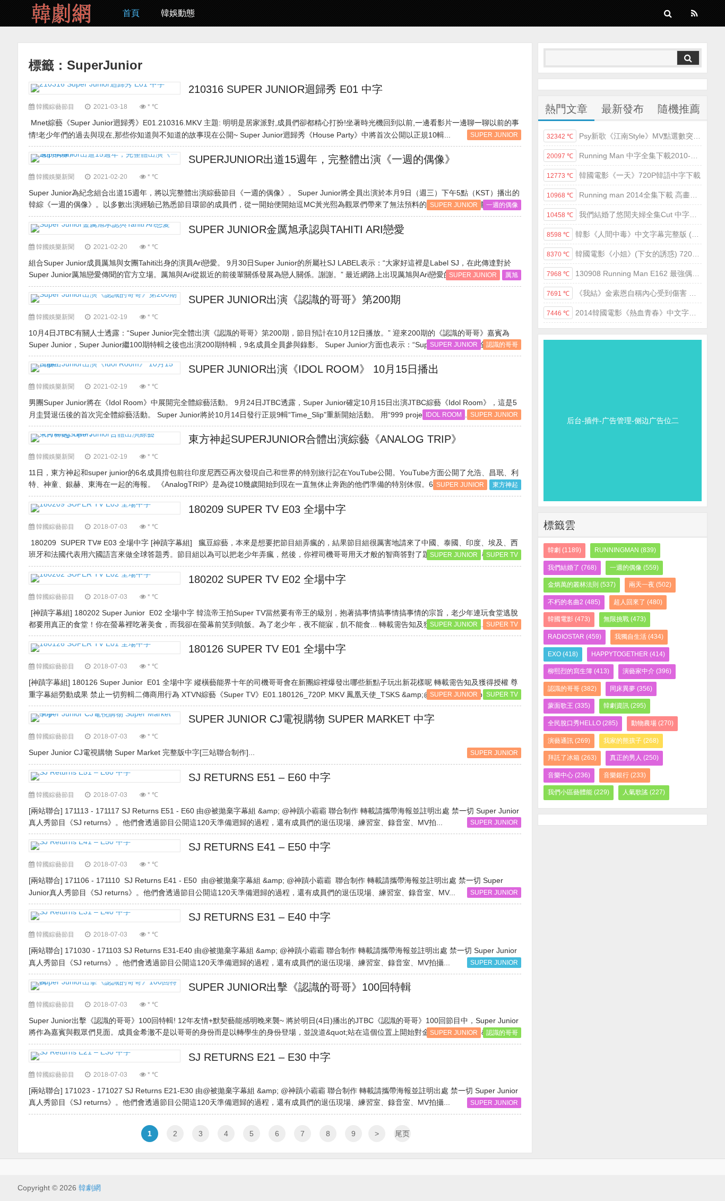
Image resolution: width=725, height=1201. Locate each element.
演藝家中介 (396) (647, 671)
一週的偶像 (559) (634, 567)
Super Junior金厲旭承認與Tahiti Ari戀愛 (296, 229)
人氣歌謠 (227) (644, 792)
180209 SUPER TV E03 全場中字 (267, 509)
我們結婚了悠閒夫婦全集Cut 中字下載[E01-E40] (624, 214)
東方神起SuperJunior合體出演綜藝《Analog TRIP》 (325, 439)
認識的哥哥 (502, 344)
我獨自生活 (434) (639, 636)
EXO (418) (563, 654)
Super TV (502, 555)
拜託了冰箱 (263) (572, 757)
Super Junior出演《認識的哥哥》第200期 (294, 299)
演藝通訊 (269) (569, 740)
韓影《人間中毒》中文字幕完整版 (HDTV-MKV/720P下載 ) (624, 234)
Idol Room (444, 414)
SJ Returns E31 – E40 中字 (259, 917)
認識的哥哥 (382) (572, 688)
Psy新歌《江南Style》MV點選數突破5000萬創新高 (624, 136)
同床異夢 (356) (631, 688)
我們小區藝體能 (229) (578, 792)
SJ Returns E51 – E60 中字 (259, 777)
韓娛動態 (178, 13)
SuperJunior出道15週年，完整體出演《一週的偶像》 (321, 159)
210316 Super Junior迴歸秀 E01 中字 (285, 89)
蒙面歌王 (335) (569, 705)
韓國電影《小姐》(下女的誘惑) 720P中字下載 (624, 254)
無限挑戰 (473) (624, 619)
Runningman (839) (625, 550)
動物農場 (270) (652, 723)
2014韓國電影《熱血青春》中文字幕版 (624, 312)
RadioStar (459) (574, 636)
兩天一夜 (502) (650, 584)
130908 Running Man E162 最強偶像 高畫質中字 (624, 273)
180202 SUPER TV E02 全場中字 (267, 579)
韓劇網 (62, 13)
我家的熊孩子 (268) (631, 740)
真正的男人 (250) (634, 757)
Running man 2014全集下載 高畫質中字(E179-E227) (624, 195)
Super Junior (494, 135)
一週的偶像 (502, 205)
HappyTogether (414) (628, 654)
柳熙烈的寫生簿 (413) (578, 671)
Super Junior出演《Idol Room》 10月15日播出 (313, 369)
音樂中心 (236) (569, 775)
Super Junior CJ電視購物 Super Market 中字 (311, 719)
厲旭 (511, 275)
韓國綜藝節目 (55, 106)
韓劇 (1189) (564, 550)
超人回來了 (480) (638, 602)
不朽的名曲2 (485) (574, 602)
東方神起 (505, 484)
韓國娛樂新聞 (55, 177)
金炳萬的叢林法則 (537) (582, 584)
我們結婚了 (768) (572, 567)
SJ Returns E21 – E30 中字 (259, 1057)
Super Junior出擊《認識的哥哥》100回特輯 (299, 987)
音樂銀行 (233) (624, 775)
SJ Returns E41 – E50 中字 (259, 847)
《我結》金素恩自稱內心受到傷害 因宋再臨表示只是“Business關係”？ (624, 293)
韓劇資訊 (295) (624, 705)
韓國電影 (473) (569, 619)
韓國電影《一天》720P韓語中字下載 (624, 175)
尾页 (402, 1133)
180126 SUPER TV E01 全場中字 (267, 649)
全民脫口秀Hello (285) (583, 723)
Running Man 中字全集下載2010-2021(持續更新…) (624, 155)
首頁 (131, 13)
